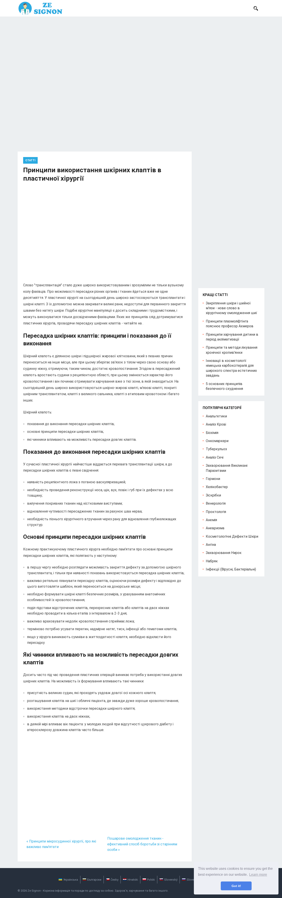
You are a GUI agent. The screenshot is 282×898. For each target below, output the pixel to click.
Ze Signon (34, 890)
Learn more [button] (258, 874)
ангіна (211, 545)
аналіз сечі (214, 457)
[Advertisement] (141, 49)
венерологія (216, 503)
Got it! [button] (236, 886)
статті (30, 160)
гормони (213, 479)
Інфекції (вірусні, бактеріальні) (231, 569)
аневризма (215, 528)
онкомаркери (217, 441)
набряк (212, 561)
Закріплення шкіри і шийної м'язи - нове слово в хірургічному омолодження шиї (231, 308)
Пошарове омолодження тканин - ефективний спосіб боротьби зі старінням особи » (142, 844)
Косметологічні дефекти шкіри (232, 536)
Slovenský (170, 879)
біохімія (212, 433)
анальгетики (216, 416)
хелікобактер (217, 487)
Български (94, 879)
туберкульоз (216, 449)
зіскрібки (213, 495)
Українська (70, 879)
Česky (114, 879)
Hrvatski (133, 879)
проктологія (216, 512)
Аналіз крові (216, 424)
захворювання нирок (223, 553)
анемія (211, 520)
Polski (151, 879)
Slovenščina (194, 879)
